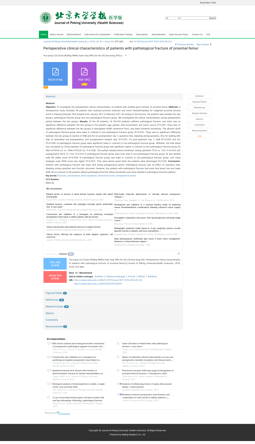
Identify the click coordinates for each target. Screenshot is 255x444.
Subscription (142, 34)
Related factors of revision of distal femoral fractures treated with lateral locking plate (79, 195)
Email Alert (205, 2)
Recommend (85, 272)
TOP (199, 136)
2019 (92, 41)
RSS (214, 2)
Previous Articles (185, 44)
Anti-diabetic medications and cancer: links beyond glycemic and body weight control (147, 219)
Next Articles (203, 44)
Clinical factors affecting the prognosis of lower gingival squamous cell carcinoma (79, 235)
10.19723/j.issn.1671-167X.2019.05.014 (153, 41)
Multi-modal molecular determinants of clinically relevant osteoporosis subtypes (147, 195)
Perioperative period (126, 175)
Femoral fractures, (107, 175)
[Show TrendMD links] (179, 253)
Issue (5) (109, 41)
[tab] (113, 96)
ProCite (131, 276)
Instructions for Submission (97, 34)
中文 (208, 34)
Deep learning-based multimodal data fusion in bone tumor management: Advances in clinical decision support (147, 240)
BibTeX (141, 276)
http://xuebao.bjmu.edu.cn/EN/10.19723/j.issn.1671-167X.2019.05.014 (108, 280)
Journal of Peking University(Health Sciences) (65, 41)
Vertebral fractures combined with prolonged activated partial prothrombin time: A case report (79, 205)
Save (71, 272)
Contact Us (197, 34)
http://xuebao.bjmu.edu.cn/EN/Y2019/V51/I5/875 (98, 283)
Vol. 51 (99, 41)
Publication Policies (123, 34)
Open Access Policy (178, 34)
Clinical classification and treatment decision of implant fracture (73, 227)
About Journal (56, 34)
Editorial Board (74, 34)
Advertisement (159, 34)
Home (43, 34)
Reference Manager (115, 276)
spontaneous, (74, 175)
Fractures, (62, 175)
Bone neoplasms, (89, 175)
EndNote (99, 276)
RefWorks (152, 276)
